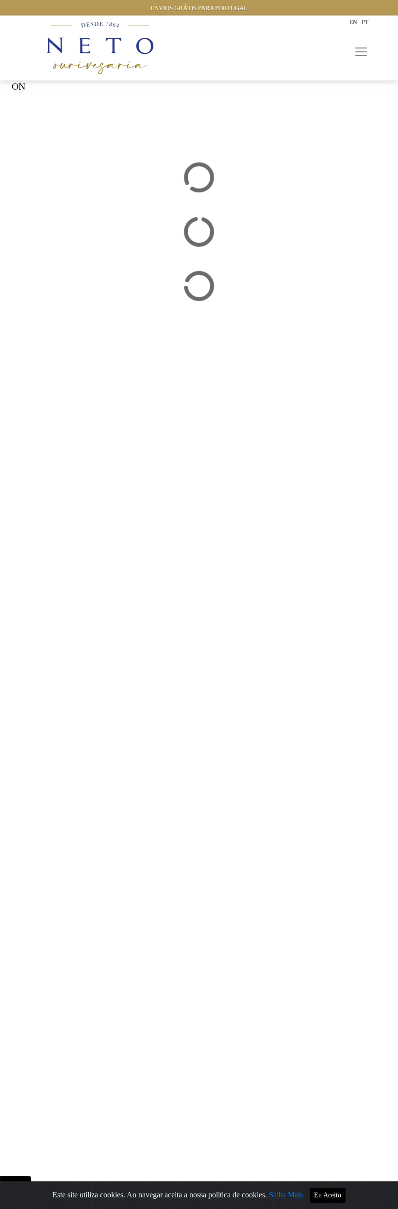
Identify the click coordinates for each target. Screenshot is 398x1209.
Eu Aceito (327, 1195)
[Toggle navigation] (361, 52)
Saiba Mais (286, 1195)
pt (365, 22)
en (353, 22)
